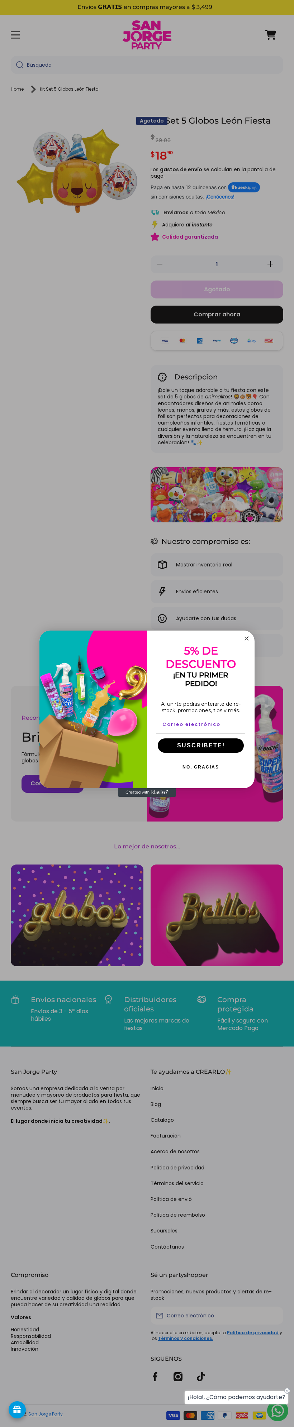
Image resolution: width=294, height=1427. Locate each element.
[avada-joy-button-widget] (17, 1409)
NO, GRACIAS (200, 767)
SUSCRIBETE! (201, 745)
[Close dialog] (246, 638)
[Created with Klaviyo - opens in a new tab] (147, 792)
